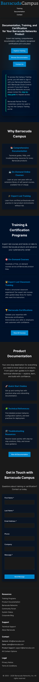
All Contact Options (9, 651)
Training (19, 8)
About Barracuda (8, 630)
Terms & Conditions (9, 666)
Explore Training (19, 51)
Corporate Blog (8, 615)
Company (8, 544)
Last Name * (9, 511)
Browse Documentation (19, 57)
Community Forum (9, 609)
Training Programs (9, 598)
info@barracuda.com (16, 641)
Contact (19, 15)
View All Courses (20, 333)
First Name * (9, 498)
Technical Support (9, 627)
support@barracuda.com (25, 648)
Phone (6, 534)
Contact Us (19, 64)
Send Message (19, 577)
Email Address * (10, 521)
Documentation (19, 11)
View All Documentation (19, 454)
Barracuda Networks (10, 605)
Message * (8, 555)
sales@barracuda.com (15, 644)
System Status (7, 612)
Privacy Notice (7, 662)
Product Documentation (11, 602)
